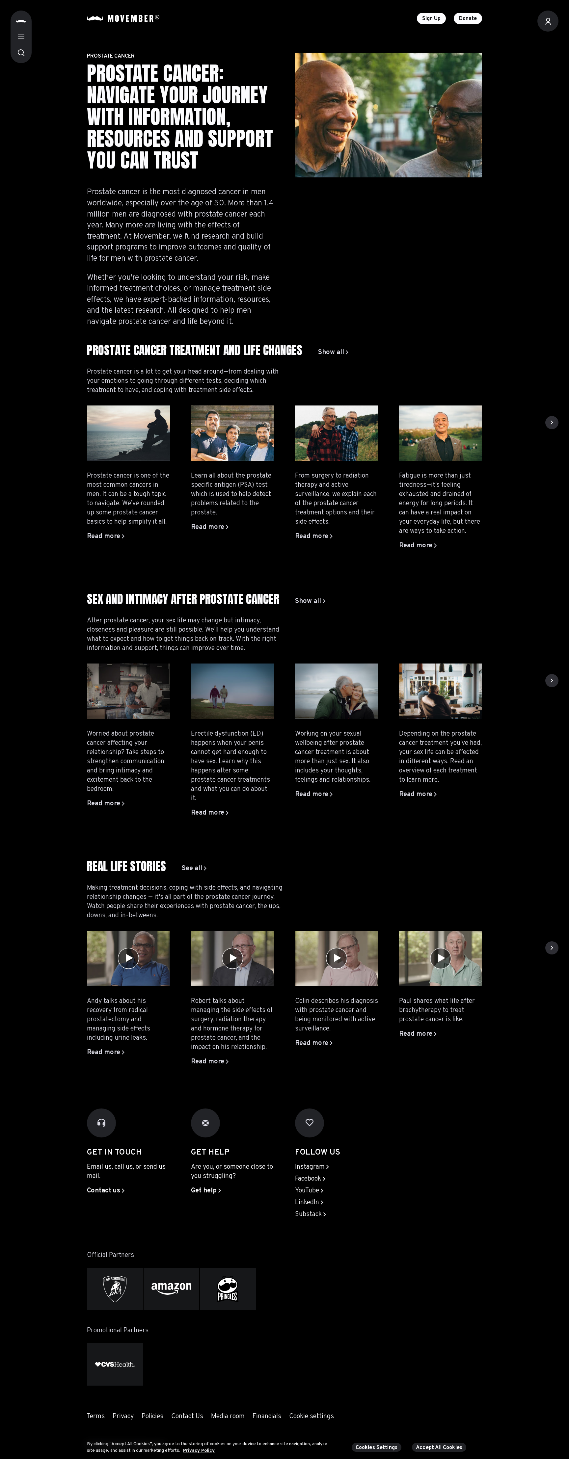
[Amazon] (172, 1289)
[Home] (21, 21)
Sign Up (431, 18)
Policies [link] (152, 1416)
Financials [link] (267, 1416)
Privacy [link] (123, 1416)
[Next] (551, 422)
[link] (333, 352)
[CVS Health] (115, 1364)
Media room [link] (228, 1416)
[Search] (21, 53)
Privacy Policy (199, 1450)
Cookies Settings (377, 1448)
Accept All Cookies (439, 1448)
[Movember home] (123, 18)
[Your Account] (548, 21)
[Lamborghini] (115, 1289)
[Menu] (21, 37)
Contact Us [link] (187, 1416)
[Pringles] (228, 1289)
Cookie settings (311, 1416)
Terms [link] (96, 1416)
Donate (468, 18)
